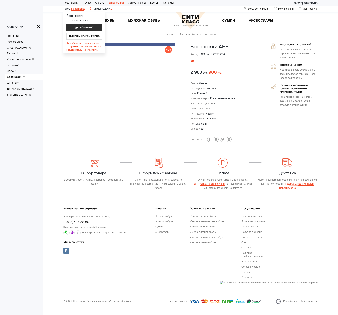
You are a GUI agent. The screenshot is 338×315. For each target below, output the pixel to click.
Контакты (168, 2)
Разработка (290, 301)
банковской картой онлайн (209, 183)
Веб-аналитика (309, 301)
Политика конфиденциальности (253, 254)
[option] (128, 44)
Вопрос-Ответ (116, 2)
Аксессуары (261, 21)
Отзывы (99, 2)
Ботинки (14, 65)
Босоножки (16, 77)
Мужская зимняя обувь (203, 242)
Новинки (13, 36)
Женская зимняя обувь (203, 226)
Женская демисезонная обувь (207, 221)
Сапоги (13, 83)
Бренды (154, 2)
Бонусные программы (253, 221)
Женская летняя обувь (203, 216)
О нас (88, 2)
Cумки (228, 21)
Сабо (11, 71)
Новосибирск (78, 8)
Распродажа (15, 41)
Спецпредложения (19, 47)
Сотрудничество (137, 2)
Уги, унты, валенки (20, 94)
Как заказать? (249, 226)
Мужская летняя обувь (203, 232)
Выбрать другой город (84, 36)
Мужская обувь (144, 21)
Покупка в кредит (251, 232)
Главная (169, 34)
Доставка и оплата (251, 237)
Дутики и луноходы (20, 88)
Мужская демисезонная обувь (207, 237)
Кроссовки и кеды (20, 59)
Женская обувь (189, 34)
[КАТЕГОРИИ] (38, 26)
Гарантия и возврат (252, 216)
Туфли (12, 53)
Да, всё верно (84, 27)
